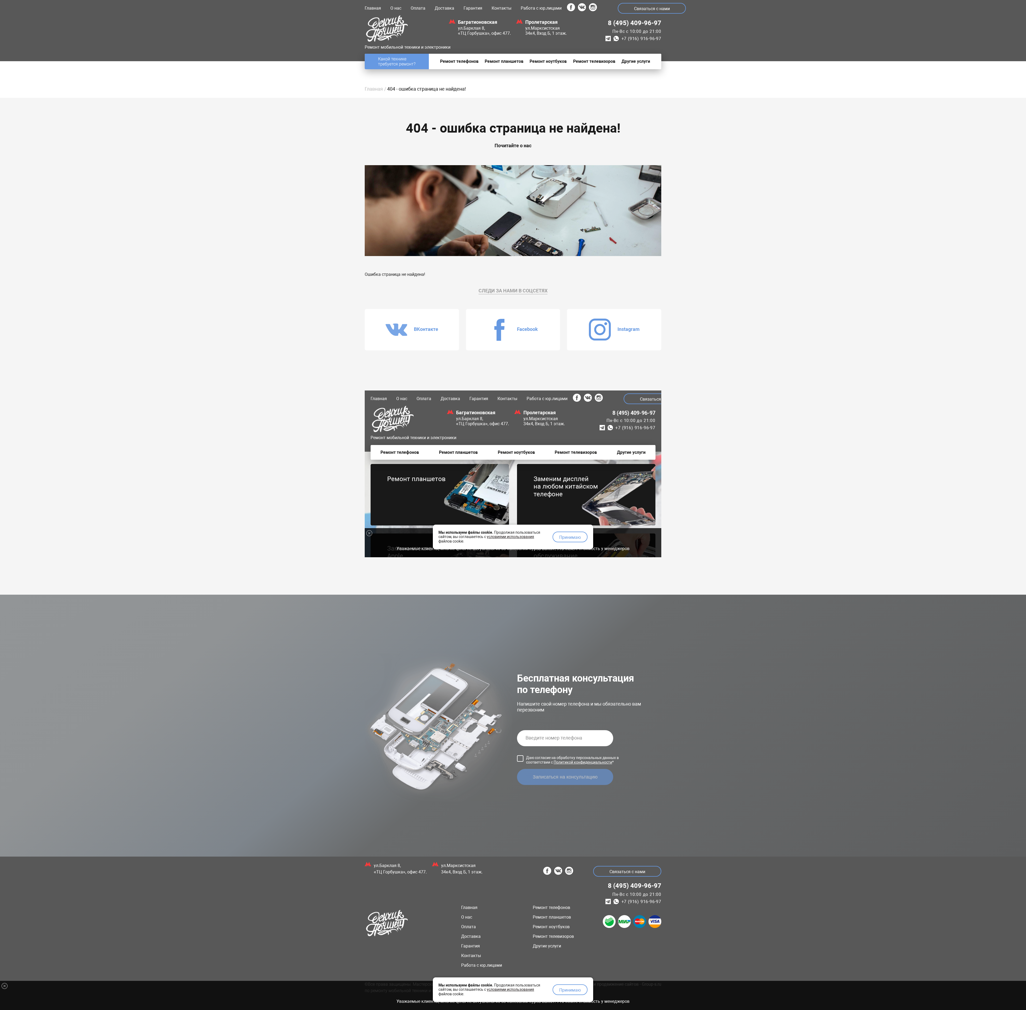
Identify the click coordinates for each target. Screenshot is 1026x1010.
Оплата (418, 8)
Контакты (501, 8)
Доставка (444, 8)
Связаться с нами (652, 8)
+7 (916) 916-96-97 (641, 38)
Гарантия (473, 8)
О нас (395, 8)
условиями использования (510, 989)
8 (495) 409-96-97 (634, 23)
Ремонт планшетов (552, 917)
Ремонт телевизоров (553, 936)
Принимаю (570, 990)
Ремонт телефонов (551, 907)
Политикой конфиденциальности (583, 762)
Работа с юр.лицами (541, 8)
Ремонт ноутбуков (551, 926)
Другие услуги (547, 946)
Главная (373, 8)
